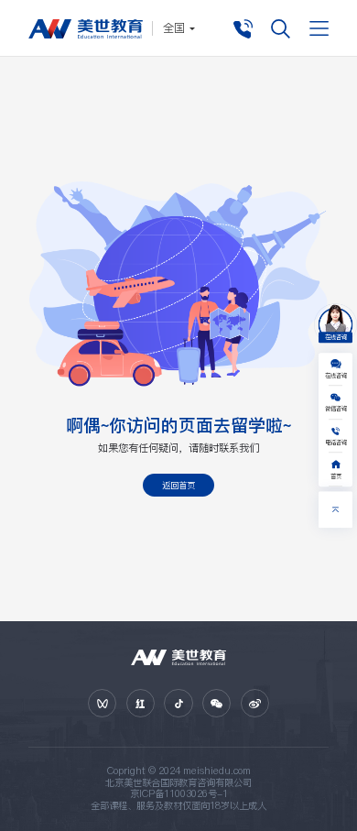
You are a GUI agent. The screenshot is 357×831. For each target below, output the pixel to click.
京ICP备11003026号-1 (179, 794)
